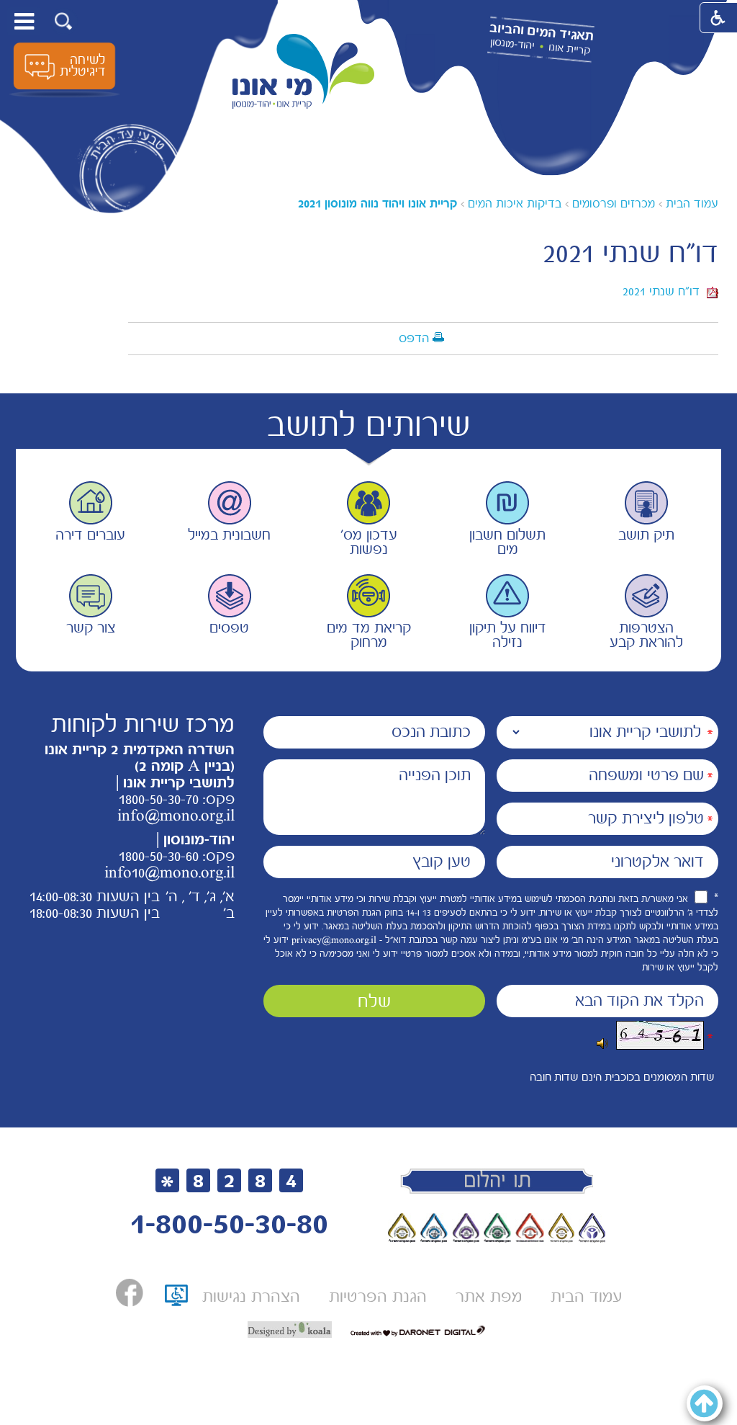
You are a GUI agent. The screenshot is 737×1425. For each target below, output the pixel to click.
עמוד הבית (692, 203)
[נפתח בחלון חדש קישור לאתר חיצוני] (129, 1293)
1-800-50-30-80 (229, 1224)
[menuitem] (586, 1296)
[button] (63, 21)
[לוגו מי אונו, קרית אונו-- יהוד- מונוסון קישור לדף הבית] (303, 72)
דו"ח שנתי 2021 (665, 291)
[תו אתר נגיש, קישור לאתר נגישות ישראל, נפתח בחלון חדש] (176, 1300)
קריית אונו (569, 49)
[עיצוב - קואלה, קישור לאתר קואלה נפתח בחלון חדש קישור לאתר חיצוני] (290, 1330)
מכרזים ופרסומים (613, 203)
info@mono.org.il (176, 815)
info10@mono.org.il (169, 872)
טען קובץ (441, 861)
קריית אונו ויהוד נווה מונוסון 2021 (377, 203)
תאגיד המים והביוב (541, 32)
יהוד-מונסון (512, 44)
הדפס (414, 338)
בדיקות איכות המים (514, 203)
